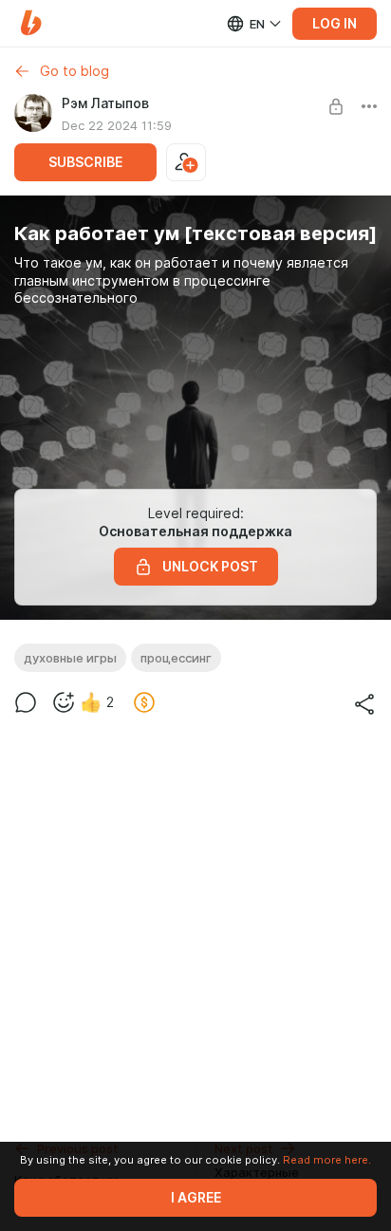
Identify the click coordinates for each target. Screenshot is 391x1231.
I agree (196, 1197)
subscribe (85, 162)
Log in (334, 23)
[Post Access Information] (335, 106)
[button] (30, 23)
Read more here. (327, 1159)
